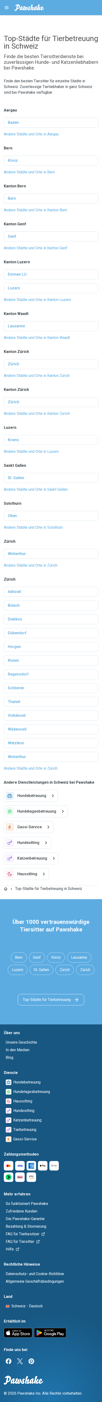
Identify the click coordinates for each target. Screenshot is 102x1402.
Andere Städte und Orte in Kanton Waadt (37, 337)
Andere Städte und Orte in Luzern (31, 451)
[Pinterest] (31, 1361)
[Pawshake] (29, 7)
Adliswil (14, 591)
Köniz (13, 160)
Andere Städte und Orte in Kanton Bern (35, 210)
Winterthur (17, 553)
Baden (13, 122)
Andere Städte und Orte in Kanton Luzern (37, 299)
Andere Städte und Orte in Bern (29, 172)
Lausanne (16, 326)
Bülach (14, 605)
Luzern (14, 288)
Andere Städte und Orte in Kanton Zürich (37, 375)
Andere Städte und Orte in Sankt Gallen (36, 489)
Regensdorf (18, 674)
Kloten (13, 660)
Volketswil (17, 715)
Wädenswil (17, 729)
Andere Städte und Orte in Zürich (30, 565)
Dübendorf (17, 633)
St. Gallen (16, 478)
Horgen (14, 646)
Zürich (13, 364)
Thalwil (14, 701)
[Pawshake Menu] (6, 7)
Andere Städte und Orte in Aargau (31, 134)
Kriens (13, 440)
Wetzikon (16, 743)
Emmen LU (17, 274)
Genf (12, 236)
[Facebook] (8, 1361)
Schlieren (16, 688)
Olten (12, 516)
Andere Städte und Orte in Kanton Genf (35, 248)
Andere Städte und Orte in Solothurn (33, 527)
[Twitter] (20, 1361)
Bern (12, 198)
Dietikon (15, 619)
